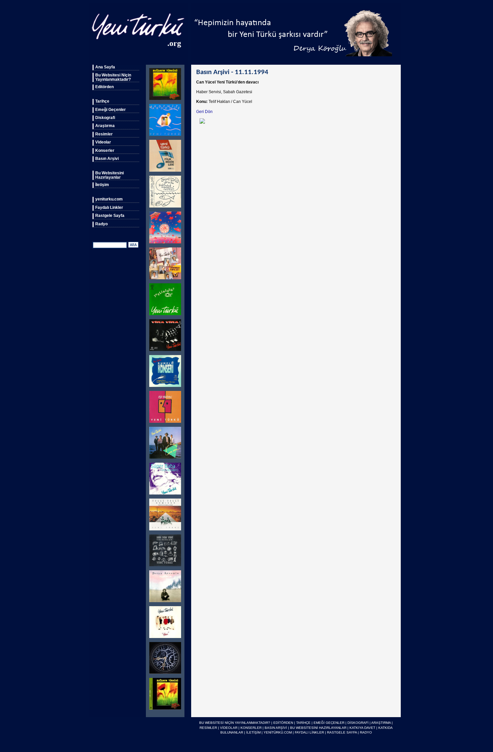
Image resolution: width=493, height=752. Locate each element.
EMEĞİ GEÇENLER (329, 723)
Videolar (103, 142)
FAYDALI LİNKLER (309, 732)
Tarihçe (102, 101)
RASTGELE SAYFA (342, 732)
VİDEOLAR (228, 728)
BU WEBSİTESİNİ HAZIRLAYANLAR (318, 728)
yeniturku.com (109, 199)
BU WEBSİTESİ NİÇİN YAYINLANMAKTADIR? (234, 723)
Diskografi (105, 117)
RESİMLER (208, 728)
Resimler (104, 134)
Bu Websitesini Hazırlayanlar (109, 175)
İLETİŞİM (253, 732)
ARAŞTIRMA (381, 723)
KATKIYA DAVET (362, 728)
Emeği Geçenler (110, 109)
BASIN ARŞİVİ (276, 728)
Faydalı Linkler (109, 207)
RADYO (366, 732)
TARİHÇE (303, 723)
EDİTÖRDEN (283, 723)
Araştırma (105, 125)
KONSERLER (251, 728)
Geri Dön (204, 111)
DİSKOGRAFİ (358, 723)
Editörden (104, 86)
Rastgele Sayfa (109, 215)
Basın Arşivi (107, 158)
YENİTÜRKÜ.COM (278, 732)
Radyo (101, 224)
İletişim (102, 184)
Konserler (104, 150)
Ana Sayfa (105, 67)
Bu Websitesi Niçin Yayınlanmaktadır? (113, 77)
